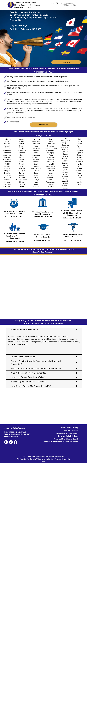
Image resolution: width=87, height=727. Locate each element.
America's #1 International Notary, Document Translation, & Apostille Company (27, 4)
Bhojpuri (7, 171)
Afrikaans (7, 139)
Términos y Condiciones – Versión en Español (60, 442)
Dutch (21, 146)
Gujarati (22, 177)
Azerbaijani (7, 159)
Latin (36, 184)
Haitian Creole (21, 180)
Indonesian (36, 148)
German (22, 173)
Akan (7, 141)
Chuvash (21, 139)
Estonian (21, 153)
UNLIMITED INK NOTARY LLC (15, 432)
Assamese (7, 155)
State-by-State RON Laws (68, 436)
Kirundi (36, 171)
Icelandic (36, 144)
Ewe (21, 155)
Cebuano (7, 184)
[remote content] (44, 285)
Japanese (36, 155)
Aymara (7, 157)
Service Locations (71, 430)
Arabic (7, 148)
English (21, 148)
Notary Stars (59, 457)
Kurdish (36, 177)
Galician (22, 168)
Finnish (21, 162)
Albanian (7, 144)
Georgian (21, 171)
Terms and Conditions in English (66, 439)
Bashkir (7, 164)
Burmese (7, 177)
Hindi (22, 186)
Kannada (36, 159)
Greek (21, 175)
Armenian (7, 153)
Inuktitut (36, 150)
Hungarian (36, 141)
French (21, 164)
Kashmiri (36, 162)
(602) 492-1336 (69, 5)
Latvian (36, 186)
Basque (7, 166)
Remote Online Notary (69, 427)
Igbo (36, 146)
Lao (36, 182)
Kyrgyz (36, 180)
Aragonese (7, 150)
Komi (36, 173)
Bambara (7, 162)
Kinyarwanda (36, 168)
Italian (36, 153)
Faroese (22, 157)
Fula (21, 166)
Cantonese (7, 180)
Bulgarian (7, 175)
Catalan (7, 182)
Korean (36, 175)
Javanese (36, 157)
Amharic (7, 146)
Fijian (22, 159)
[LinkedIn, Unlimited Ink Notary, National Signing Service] (6, 442)
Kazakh (36, 164)
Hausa (21, 182)
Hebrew (22, 184)
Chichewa (7, 186)
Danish (21, 144)
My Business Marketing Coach (42, 457)
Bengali (7, 168)
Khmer (36, 166)
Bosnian (7, 173)
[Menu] (83, 3)
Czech (21, 141)
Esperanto (22, 150)
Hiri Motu (36, 139)
